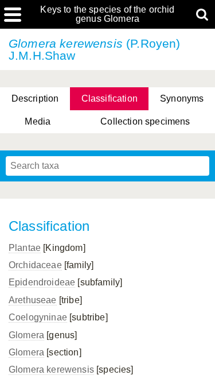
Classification (109, 98)
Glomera (26, 335)
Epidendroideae (42, 282)
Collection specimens (145, 121)
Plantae (25, 248)
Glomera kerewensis (51, 369)
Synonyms (182, 98)
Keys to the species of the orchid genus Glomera (107, 14)
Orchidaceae (35, 265)
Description (35, 98)
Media (37, 121)
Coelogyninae (38, 317)
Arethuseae (33, 300)
